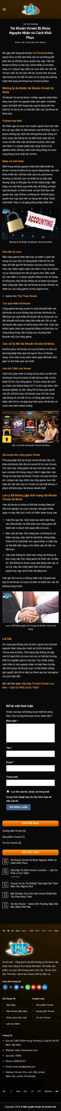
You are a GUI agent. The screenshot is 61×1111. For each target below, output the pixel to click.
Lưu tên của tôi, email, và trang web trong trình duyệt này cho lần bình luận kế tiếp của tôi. (28, 796)
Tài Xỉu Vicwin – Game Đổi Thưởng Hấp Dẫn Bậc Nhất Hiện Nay (34, 905)
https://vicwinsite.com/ (26, 1050)
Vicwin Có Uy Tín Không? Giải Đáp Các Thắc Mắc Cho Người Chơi (34, 885)
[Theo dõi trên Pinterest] (33, 987)
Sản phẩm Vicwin (11, 836)
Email (10, 762)
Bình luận (12, 721)
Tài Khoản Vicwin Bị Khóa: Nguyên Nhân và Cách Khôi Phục (33, 861)
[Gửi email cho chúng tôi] (22, 987)
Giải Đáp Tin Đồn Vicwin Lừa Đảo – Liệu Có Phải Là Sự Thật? (33, 872)
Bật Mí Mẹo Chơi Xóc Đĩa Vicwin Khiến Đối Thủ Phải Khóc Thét (33, 895)
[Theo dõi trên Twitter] (16, 987)
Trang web (12, 777)
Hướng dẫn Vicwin (12, 830)
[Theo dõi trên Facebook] (5, 987)
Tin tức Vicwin (30, 24)
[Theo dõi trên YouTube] (39, 987)
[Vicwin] (30, 9)
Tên (9, 748)
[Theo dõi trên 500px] (44, 987)
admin (43, 43)
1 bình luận (17, 877)
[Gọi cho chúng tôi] (27, 987)
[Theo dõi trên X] (10, 987)
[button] (4, 9)
